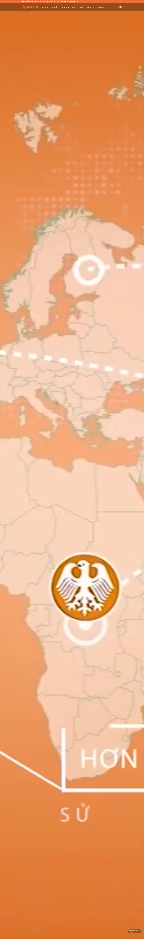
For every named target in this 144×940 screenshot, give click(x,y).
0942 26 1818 (59, 1)
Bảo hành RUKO (101, 7)
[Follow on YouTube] (121, 1)
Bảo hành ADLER (90, 7)
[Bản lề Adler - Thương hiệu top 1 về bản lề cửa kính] (30, 7)
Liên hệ (80, 7)
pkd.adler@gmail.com (72, 1)
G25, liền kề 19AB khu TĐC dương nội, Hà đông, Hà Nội (37, 1)
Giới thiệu (45, 7)
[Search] (120, 7)
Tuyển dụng (65, 7)
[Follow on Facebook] (118, 1)
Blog (73, 7)
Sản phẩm (55, 7)
